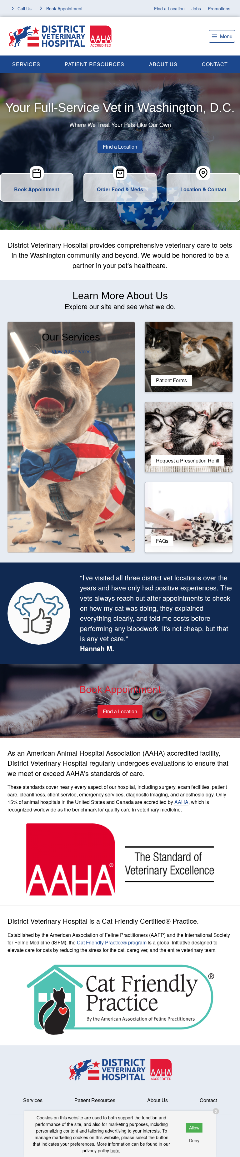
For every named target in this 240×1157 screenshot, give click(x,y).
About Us (163, 64)
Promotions (219, 8)
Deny (194, 1140)
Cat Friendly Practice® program (112, 942)
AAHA (181, 802)
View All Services (71, 351)
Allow (194, 1127)
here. (115, 1150)
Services (26, 64)
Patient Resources (94, 64)
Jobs (196, 8)
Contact (208, 1100)
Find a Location (169, 8)
